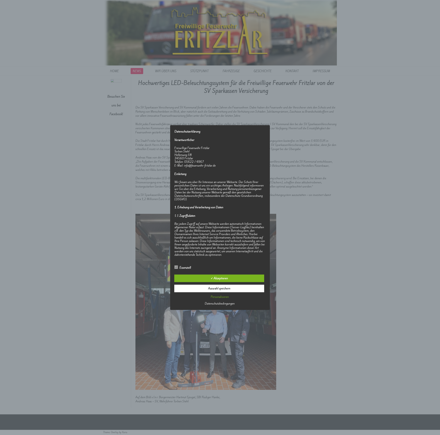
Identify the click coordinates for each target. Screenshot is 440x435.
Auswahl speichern (219, 288)
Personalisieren (220, 297)
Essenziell (185, 268)
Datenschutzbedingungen (220, 303)
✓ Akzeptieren (219, 278)
